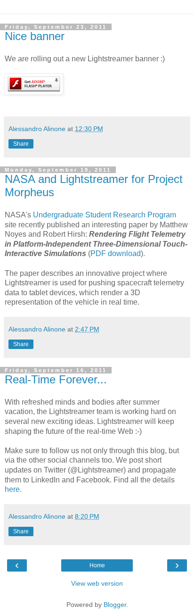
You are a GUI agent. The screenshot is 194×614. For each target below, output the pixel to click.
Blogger (115, 604)
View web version (97, 583)
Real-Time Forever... (56, 379)
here (12, 489)
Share (21, 144)
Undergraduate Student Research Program (104, 215)
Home (97, 565)
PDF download (115, 253)
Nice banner (35, 36)
